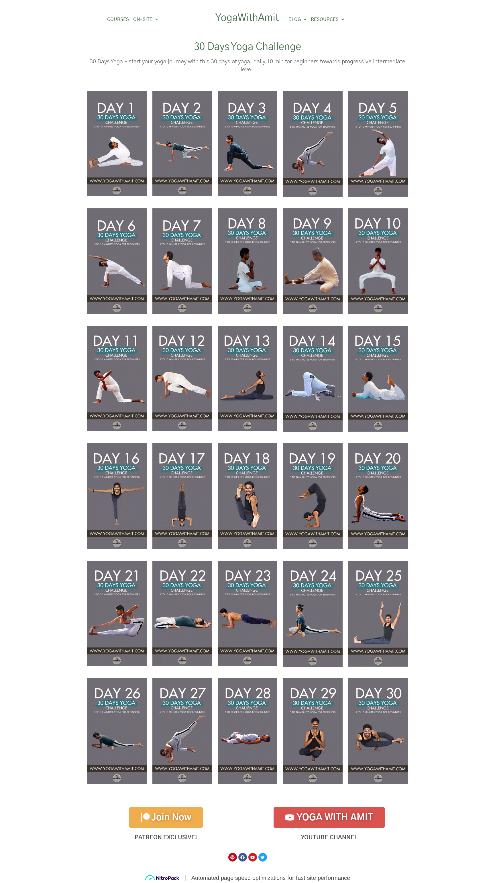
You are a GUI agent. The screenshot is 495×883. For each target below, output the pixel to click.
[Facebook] (242, 857)
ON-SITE (142, 19)
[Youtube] (252, 857)
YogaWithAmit (247, 18)
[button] (145, 19)
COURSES (118, 19)
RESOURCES (325, 19)
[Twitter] (262, 857)
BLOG (294, 19)
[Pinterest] (232, 857)
